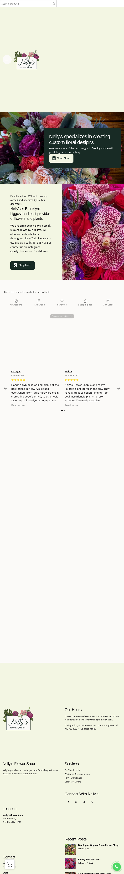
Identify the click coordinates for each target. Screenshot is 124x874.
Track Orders (38, 304)
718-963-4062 (71, 728)
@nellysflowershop (21, 251)
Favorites (62, 304)
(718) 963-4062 (39, 242)
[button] (10, 864)
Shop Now (63, 158)
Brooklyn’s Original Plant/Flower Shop (98, 845)
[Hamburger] (7, 59)
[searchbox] (28, 3)
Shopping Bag (85, 304)
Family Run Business (89, 859)
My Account (16, 304)
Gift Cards (108, 304)
